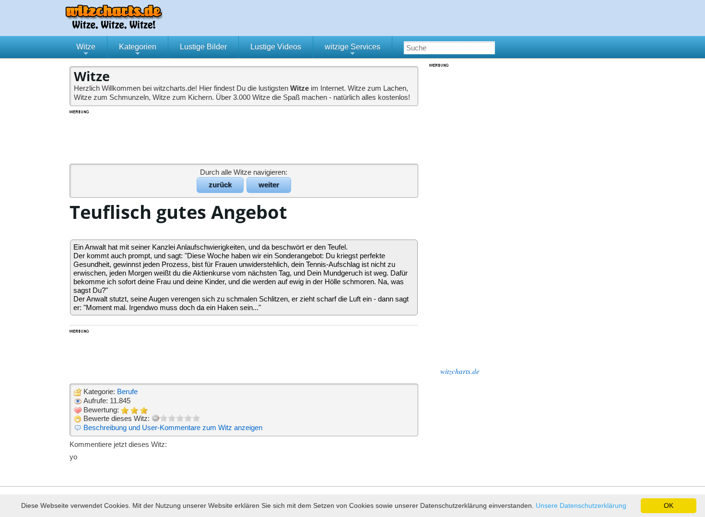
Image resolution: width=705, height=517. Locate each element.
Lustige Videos (275, 47)
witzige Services (352, 50)
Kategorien (137, 50)
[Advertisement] (245, 136)
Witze (85, 50)
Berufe (127, 391)
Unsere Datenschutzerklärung (581, 505)
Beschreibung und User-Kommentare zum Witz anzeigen (172, 427)
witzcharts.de (460, 371)
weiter (268, 184)
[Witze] (114, 26)
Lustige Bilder (203, 47)
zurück (220, 184)
